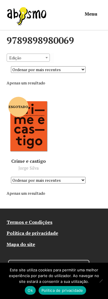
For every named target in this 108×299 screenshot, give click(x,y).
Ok (30, 290)
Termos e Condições (29, 222)
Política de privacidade (32, 233)
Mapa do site (21, 244)
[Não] (101, 281)
